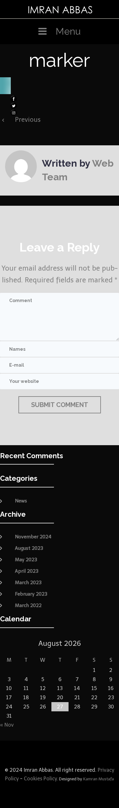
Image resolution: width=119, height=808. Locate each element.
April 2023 (26, 571)
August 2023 (29, 548)
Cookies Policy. (41, 779)
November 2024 (33, 537)
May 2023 (26, 560)
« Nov (7, 725)
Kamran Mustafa (98, 779)
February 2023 (31, 594)
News (21, 501)
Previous (28, 119)
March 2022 (28, 605)
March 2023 (28, 582)
